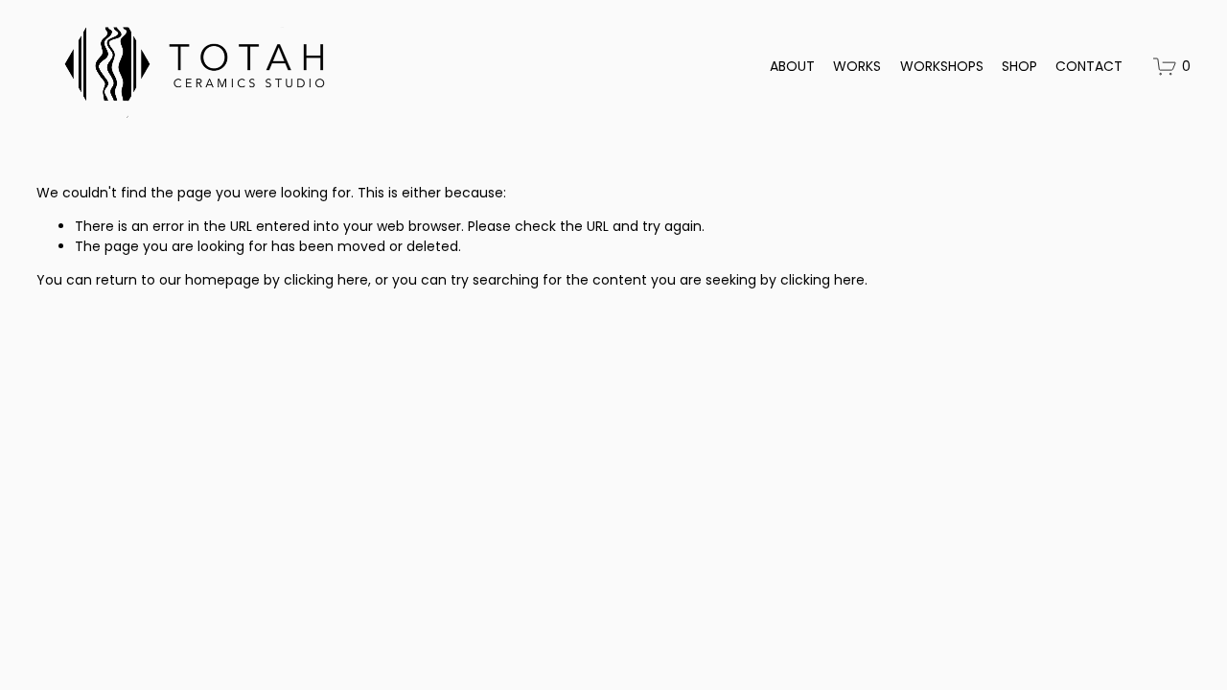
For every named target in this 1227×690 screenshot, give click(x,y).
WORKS (857, 66)
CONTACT (1089, 66)
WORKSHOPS (942, 66)
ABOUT (792, 66)
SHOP (1019, 66)
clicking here (326, 279)
